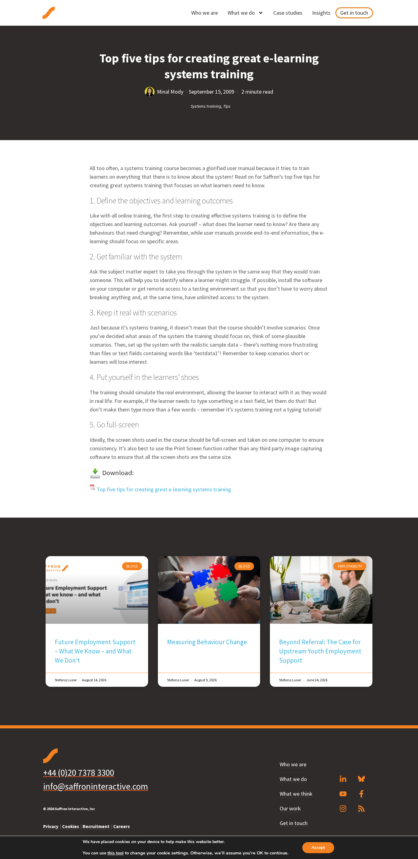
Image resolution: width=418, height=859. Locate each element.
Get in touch (354, 12)
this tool (115, 853)
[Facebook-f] (361, 793)
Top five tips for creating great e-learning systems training (164, 489)
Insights (321, 12)
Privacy (51, 826)
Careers (122, 826)
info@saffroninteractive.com (95, 786)
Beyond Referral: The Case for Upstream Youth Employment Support (320, 651)
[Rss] (361, 808)
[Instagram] (343, 808)
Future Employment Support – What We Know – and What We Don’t (95, 651)
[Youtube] (343, 793)
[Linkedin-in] (343, 779)
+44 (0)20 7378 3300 (78, 772)
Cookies (71, 826)
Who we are (204, 12)
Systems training (206, 106)
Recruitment (96, 826)
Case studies (287, 12)
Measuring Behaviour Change (207, 642)
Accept (318, 847)
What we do (241, 12)
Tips (226, 106)
